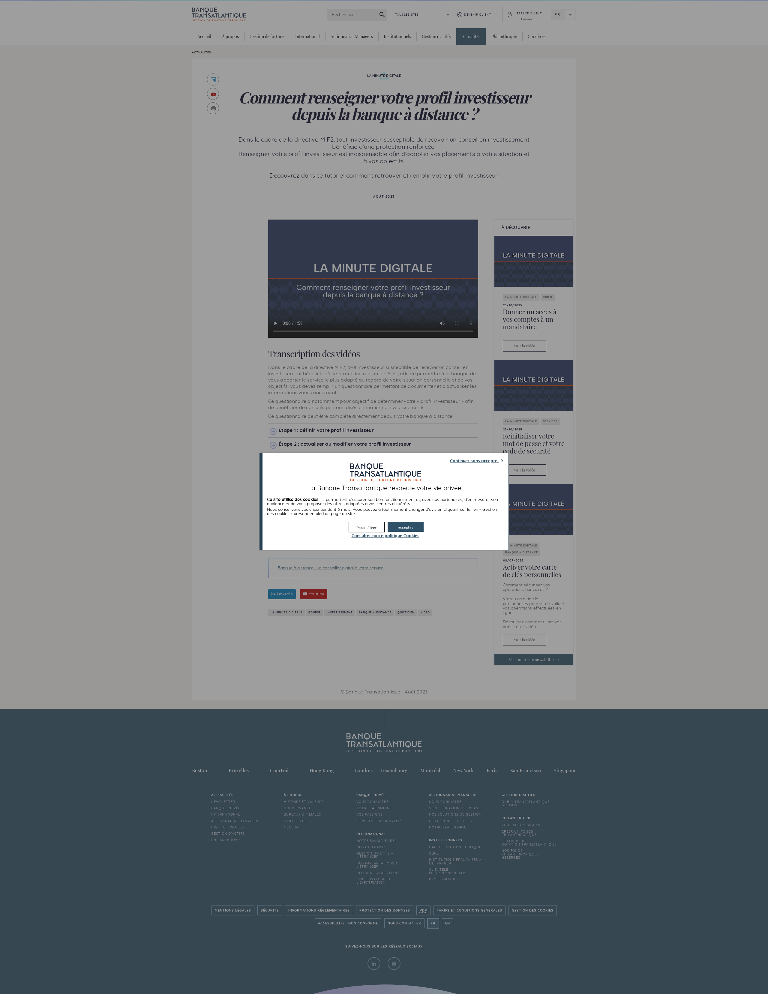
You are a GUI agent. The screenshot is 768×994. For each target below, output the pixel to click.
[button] (406, 527)
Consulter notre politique (385, 536)
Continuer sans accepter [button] (474, 461)
